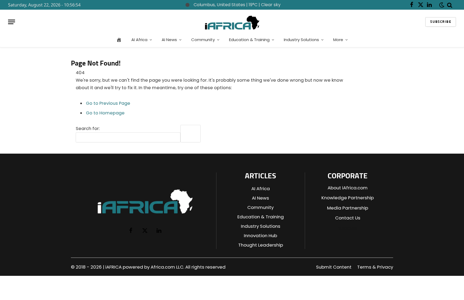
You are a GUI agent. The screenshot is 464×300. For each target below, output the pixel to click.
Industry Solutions (301, 39)
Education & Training (249, 39)
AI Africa (139, 39)
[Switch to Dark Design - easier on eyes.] (441, 5)
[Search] (450, 5)
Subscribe (440, 22)
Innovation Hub (260, 235)
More (338, 39)
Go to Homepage (105, 113)
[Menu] (11, 22)
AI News (169, 39)
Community (203, 39)
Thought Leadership (260, 245)
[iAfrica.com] (232, 22)
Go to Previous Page (108, 103)
